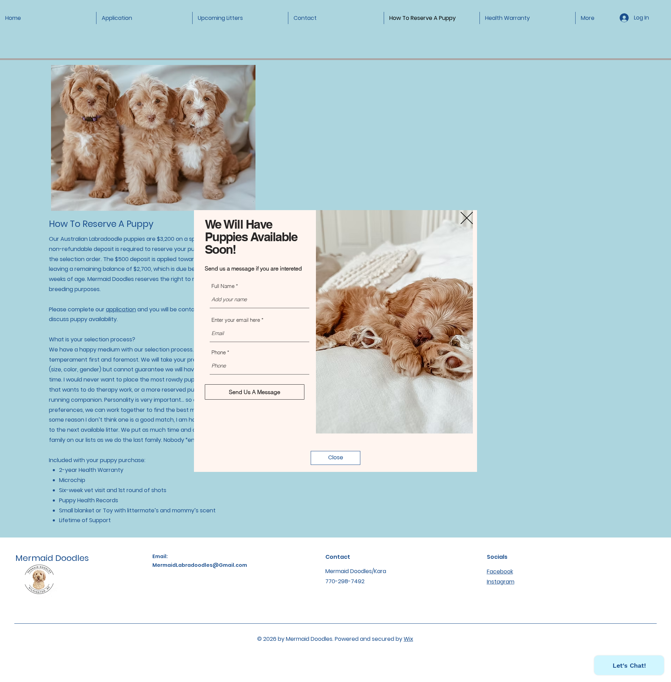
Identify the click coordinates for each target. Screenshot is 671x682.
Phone (218, 352)
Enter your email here (235, 320)
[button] (467, 218)
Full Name (223, 286)
